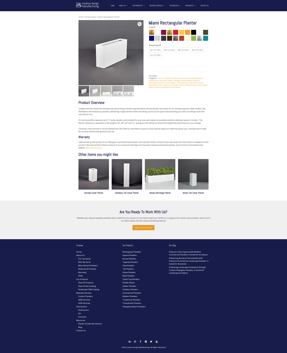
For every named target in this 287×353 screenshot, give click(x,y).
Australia (82, 317)
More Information (94, 147)
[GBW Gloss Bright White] (157, 32)
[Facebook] (140, 341)
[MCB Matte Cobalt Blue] (151, 38)
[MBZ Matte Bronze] (205, 32)
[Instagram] (135, 341)
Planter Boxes (90, 17)
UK (79, 313)
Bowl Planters (129, 275)
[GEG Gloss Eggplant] (163, 32)
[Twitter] (151, 341)
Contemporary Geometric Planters (161, 80)
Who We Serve (84, 262)
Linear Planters (170, 83)
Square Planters (130, 255)
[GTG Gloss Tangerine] (187, 32)
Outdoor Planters (130, 289)
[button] (140, 24)
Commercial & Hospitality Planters (191, 78)
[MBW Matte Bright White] (199, 32)
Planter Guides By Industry (90, 323)
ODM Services (84, 299)
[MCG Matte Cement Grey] (157, 38)
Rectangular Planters (132, 252)
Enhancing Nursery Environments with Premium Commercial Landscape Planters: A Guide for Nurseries (188, 261)
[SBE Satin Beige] (187, 38)
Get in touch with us (143, 227)
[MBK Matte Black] (193, 32)
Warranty (82, 272)
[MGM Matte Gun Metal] (175, 38)
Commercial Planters (132, 293)
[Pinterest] (146, 341)
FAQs (80, 275)
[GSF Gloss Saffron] (181, 32)
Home (113, 5)
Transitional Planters (132, 303)
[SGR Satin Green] (193, 38)
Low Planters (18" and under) (186, 83)
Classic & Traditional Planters (167, 78)
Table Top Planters (131, 279)
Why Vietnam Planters (88, 265)
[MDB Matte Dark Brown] (169, 38)
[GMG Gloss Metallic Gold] (169, 32)
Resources (189, 5)
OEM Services (84, 303)
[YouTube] (156, 341)
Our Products (138, 5)
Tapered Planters (130, 262)
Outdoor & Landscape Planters (174, 85)
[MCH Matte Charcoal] (163, 38)
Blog (80, 327)
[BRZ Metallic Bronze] (151, 32)
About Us (122, 5)
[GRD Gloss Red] (175, 32)
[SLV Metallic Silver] (199, 38)
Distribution (174, 5)
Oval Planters (128, 265)
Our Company (84, 258)
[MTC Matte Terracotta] (181, 38)
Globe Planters (129, 272)
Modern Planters (130, 296)
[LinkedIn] (129, 341)
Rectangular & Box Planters (171, 87)
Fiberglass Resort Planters (183, 80)
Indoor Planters (129, 286)
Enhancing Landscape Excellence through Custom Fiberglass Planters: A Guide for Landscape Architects (187, 270)
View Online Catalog (87, 286)
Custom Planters (85, 296)
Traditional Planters (131, 299)
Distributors (83, 310)
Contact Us (204, 5)
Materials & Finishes (87, 269)
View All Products (85, 282)
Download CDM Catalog (88, 289)
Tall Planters (128, 269)
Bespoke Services (156, 5)
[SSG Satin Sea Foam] (205, 38)
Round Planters (129, 258)
